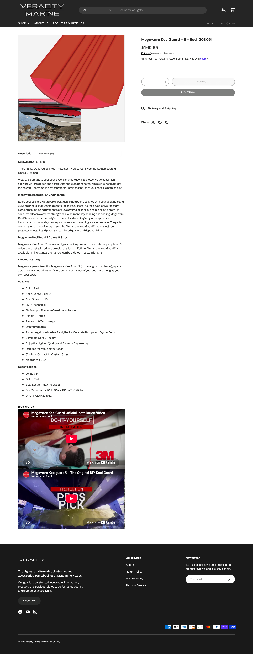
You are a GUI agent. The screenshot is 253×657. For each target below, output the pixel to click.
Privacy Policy (134, 578)
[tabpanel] (71, 344)
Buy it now (188, 92)
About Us (29, 600)
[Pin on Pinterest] (166, 122)
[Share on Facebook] (159, 122)
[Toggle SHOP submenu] (29, 23)
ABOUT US (41, 23)
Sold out (203, 81)
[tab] (25, 153)
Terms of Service (136, 585)
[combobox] (143, 10)
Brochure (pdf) (27, 406)
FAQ (210, 23)
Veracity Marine (32, 641)
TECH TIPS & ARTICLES (68, 23)
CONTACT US (226, 23)
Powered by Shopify (50, 641)
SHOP (22, 23)
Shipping (146, 53)
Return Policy (134, 571)
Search (130, 564)
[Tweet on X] (153, 122)
